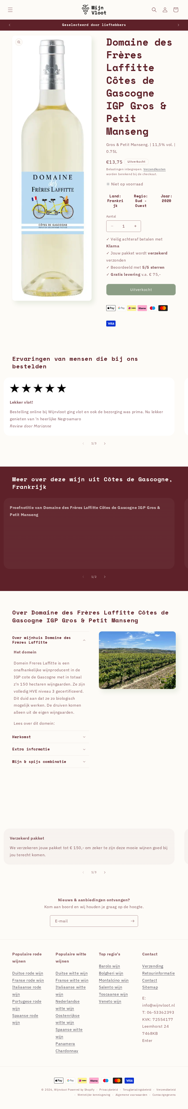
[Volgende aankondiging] (178, 25)
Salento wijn (110, 987)
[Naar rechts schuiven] (104, 443)
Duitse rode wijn (27, 973)
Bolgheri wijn (111, 973)
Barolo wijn (109, 966)
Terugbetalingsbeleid (137, 1089)
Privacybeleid (108, 1089)
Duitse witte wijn (72, 973)
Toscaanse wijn (113, 994)
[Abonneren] (132, 921)
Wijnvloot (60, 1089)
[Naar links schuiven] (83, 443)
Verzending (152, 966)
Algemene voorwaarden (131, 1095)
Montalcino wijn (114, 980)
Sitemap (150, 987)
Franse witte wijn (72, 980)
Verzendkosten (154, 169)
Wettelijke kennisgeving (94, 1095)
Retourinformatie (158, 973)
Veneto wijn (110, 1001)
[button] (10, 9)
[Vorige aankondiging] (9, 25)
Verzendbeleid (166, 1089)
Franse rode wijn (28, 980)
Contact (149, 980)
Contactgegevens (164, 1095)
